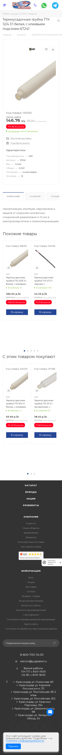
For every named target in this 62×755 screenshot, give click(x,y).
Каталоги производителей (31, 610)
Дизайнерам (31, 532)
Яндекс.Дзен (47, 726)
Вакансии (31, 537)
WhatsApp (39, 726)
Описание (13, 196)
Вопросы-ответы (31, 605)
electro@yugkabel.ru (33, 661)
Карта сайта (31, 624)
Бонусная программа (31, 600)
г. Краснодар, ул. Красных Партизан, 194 (33, 703)
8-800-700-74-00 (31, 655)
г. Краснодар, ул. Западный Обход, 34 (33, 716)
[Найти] (57, 13)
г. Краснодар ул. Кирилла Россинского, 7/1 (33, 687)
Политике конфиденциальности (25, 740)
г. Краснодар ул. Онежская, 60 (33, 681)
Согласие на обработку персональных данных (31, 628)
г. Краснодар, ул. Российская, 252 (33, 698)
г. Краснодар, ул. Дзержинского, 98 (33, 710)
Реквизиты (31, 505)
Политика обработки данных (52, 562)
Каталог (31, 485)
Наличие (35, 196)
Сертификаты (31, 614)
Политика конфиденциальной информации (31, 619)
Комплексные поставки (31, 542)
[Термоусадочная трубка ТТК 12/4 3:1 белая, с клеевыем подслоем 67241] (31, 82)
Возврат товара (31, 596)
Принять (13, 746)
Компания (31, 516)
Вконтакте (14, 726)
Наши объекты (31, 528)
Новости (31, 523)
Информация (31, 571)
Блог (31, 577)
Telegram (22, 726)
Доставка (31, 586)
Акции (31, 498)
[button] (24, 351)
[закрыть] (60, 562)
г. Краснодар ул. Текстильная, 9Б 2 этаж (33, 693)
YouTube (31, 726)
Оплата (31, 591)
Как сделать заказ (31, 546)
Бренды (31, 492)
